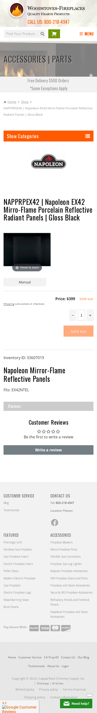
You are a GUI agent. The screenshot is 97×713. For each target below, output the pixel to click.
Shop (24, 102)
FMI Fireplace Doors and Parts (69, 578)
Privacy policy (48, 689)
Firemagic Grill (13, 542)
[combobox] (25, 34)
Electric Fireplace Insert (18, 564)
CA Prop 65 (51, 657)
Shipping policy (34, 697)
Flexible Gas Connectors (65, 557)
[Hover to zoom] (27, 249)
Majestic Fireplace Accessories (69, 571)
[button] (87, 34)
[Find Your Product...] (42, 34)
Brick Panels (11, 607)
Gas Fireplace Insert (16, 557)
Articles (58, 683)
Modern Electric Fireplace (20, 578)
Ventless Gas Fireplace (18, 549)
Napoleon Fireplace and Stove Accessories (69, 614)
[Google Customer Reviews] (19, 706)
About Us (53, 666)
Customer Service (30, 657)
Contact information (63, 697)
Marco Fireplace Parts (63, 549)
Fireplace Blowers (61, 542)
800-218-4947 (56, 21)
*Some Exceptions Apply (48, 88)
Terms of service (74, 689)
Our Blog (83, 657)
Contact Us (68, 657)
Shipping (9, 303)
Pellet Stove (11, 571)
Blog (6, 503)
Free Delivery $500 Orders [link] (49, 80)
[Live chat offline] (76, 703)
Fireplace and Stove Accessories (70, 585)
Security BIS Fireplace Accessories (71, 592)
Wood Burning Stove (16, 600)
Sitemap (43, 683)
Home (12, 102)
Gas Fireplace (12, 585)
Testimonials (11, 510)
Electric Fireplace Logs (17, 592)
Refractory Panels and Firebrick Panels (69, 602)
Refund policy (25, 689)
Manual (25, 282)
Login (65, 666)
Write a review (48, 450)
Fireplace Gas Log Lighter (66, 564)
